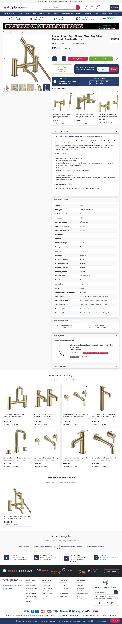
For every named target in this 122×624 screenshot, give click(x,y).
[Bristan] (114, 39)
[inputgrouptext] (78, 7)
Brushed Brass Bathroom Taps (72, 547)
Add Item (75, 357)
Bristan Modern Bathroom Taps (45, 547)
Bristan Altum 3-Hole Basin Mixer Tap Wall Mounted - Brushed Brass (75, 415)
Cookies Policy (64, 596)
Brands (104, 13)
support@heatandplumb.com (13, 585)
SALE (116, 13)
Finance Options (31, 599)
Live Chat (45, 596)
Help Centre (46, 585)
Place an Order (30, 585)
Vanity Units (80, 585)
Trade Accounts (31, 596)
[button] (105, 7)
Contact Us (46, 599)
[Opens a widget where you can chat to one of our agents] (115, 620)
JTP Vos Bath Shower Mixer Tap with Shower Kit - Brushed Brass (108, 115)
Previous (4, 58)
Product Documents (61, 321)
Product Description (61, 131)
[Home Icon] (3, 32)
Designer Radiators (82, 593)
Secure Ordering (31, 593)
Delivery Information (32, 588)
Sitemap (62, 599)
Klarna (28, 601)
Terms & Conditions (65, 588)
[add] (64, 58)
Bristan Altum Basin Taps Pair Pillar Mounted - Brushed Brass (45, 415)
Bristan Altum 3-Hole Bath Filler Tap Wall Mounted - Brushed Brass (45, 459)
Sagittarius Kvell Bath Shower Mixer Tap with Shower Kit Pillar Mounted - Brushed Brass (85, 116)
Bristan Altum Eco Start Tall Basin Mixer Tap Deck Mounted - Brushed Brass (104, 416)
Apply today (111, 571)
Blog (61, 591)
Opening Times (47, 591)
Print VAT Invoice (47, 593)
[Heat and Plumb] (15, 7)
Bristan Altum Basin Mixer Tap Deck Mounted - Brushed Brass (75, 459)
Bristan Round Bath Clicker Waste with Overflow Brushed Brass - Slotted (91, 346)
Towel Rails (80, 596)
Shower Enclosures (82, 591)
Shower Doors (81, 599)
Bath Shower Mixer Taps (31, 32)
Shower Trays (80, 588)
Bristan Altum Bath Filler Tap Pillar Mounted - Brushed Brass (15, 415)
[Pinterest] (108, 602)
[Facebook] (99, 602)
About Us (62, 585)
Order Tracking (47, 588)
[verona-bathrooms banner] (61, 26)
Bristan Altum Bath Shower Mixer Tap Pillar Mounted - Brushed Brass (17, 517)
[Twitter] (103, 602)
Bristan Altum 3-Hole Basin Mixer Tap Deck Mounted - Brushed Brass (17, 459)
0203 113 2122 (79, 2)
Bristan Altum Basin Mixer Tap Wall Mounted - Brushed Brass (104, 459)
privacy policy (108, 596)
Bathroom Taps (16, 32)
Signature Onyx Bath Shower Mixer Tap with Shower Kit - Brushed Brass (61, 116)
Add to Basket (102, 59)
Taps (7, 32)
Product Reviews (60, 366)
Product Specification (62, 200)
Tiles (110, 13)
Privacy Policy (64, 593)
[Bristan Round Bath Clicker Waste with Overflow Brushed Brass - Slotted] (62, 350)
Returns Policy (30, 591)
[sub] (54, 58)
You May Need (77, 59)
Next (49, 58)
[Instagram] (112, 602)
